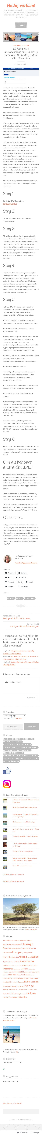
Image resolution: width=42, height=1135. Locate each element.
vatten (6, 761)
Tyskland (6, 994)
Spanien (35, 981)
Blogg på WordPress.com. (21, 1120)
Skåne (27, 981)
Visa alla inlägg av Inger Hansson (26, 563)
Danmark (33, 948)
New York (12, 975)
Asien (29, 940)
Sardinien (9, 982)
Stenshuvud (7, 986)
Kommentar (31, 698)
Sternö (13, 986)
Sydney (5, 989)
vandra (35, 758)
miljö (34, 747)
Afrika (9, 940)
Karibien (16, 962)
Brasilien (13, 948)
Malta (20, 598)
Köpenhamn (16, 969)
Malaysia (11, 972)
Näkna (27, 978)
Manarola (28, 972)
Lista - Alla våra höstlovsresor (22, 866)
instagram (26, 744)
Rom (4, 982)
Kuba (33, 965)
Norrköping (13, 978)
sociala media (31, 756)
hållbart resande (11, 744)
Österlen (23, 997)
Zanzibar (6, 997)
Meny (22, 25)
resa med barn (10, 753)
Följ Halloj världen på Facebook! (13, 874)
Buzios (18, 948)
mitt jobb (7, 750)
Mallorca (17, 972)
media (28, 747)
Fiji (22, 953)
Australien (8, 944)
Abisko (5, 940)
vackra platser (23, 758)
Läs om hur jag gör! (31, 929)
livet (18, 747)
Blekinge (27, 944)
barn (5, 739)
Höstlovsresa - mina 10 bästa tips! (24, 822)
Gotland (14, 957)
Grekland (22, 956)
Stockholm (20, 986)
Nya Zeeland (20, 978)
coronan (17, 45)
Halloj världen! (21, 5)
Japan (5, 962)
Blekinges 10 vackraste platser (23, 851)
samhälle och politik (13, 756)
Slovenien (30, 598)
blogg (11, 739)
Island (29, 957)
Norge (32, 975)
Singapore (21, 982)
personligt (25, 750)
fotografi (8, 742)
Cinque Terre (25, 948)
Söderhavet (12, 989)
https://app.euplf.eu (10, 204)
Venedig (17, 994)
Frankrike (7, 957)
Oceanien (34, 978)
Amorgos (24, 940)
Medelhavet (35, 972)
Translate (18, 718)
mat (23, 747)
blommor (19, 739)
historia (18, 742)
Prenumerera (31, 727)
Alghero (14, 940)
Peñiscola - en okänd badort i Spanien (25, 836)
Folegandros (28, 953)
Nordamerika (25, 975)
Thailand (30, 989)
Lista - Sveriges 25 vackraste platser (25, 807)
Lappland (24, 969)
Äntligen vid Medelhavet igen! (24, 625)
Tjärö (35, 989)
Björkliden (17, 944)
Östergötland (14, 997)
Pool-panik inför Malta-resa (16, 617)
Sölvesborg (19, 989)
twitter (7, 758)
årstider (15, 761)
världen (31, 993)
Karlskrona (6, 966)
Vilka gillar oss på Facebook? (12, 1103)
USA (12, 993)
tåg (13, 758)
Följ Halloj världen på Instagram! (13, 881)
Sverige (29, 986)
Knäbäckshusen (15, 965)
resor (26, 45)
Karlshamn (26, 961)
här (17, 1052)
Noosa (19, 975)
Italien (11, 598)
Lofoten (31, 969)
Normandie (6, 978)
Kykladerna (8, 969)
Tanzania (24, 989)
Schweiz (15, 982)
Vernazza (23, 994)
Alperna (18, 940)
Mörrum (5, 975)
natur (16, 750)
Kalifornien (10, 961)
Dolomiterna (7, 953)
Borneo (6, 948)
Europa (16, 952)
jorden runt (9, 747)
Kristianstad (25, 965)
